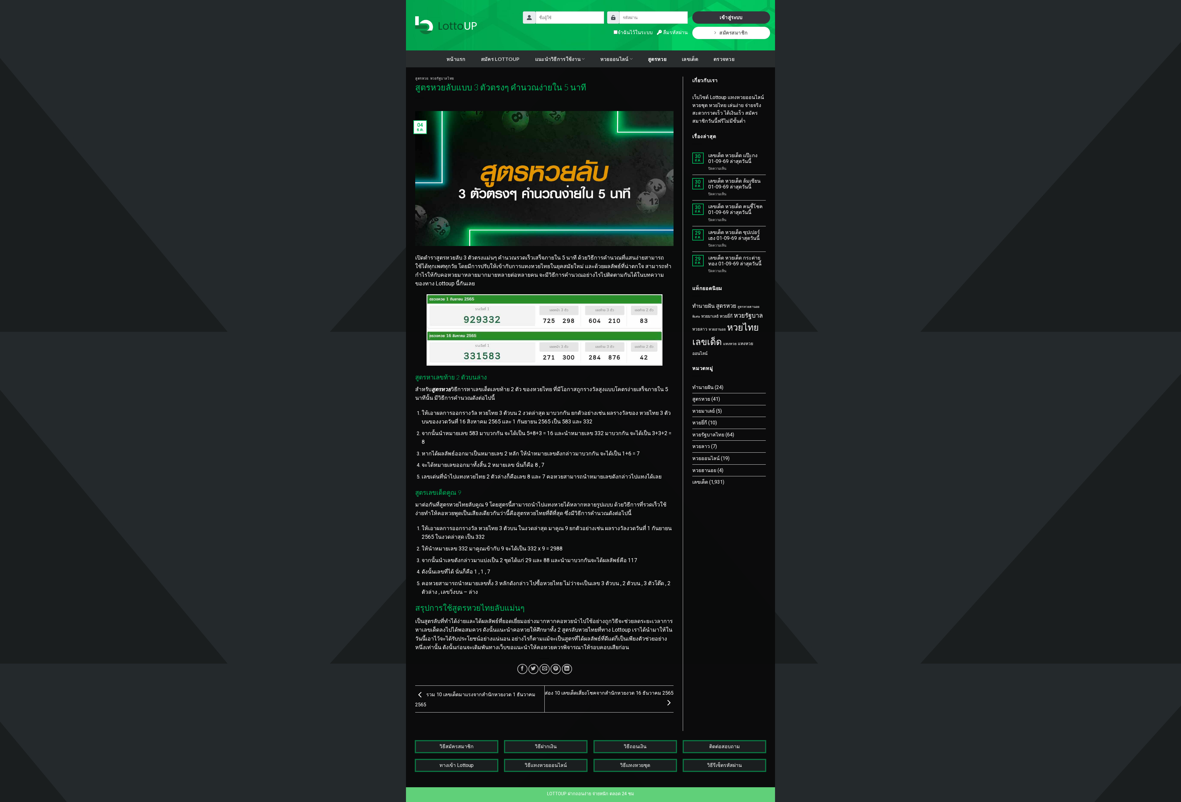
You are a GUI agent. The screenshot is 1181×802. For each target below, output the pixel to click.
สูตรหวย (657, 59)
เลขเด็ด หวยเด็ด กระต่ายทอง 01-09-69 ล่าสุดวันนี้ (734, 261)
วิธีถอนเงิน (635, 746)
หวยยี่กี (726, 316)
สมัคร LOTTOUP (500, 59)
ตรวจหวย (724, 59)
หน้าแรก (456, 59)
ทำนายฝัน (703, 306)
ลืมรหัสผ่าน (675, 32)
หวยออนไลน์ (706, 458)
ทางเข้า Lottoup (456, 765)
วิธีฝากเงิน (546, 746)
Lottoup (445, 283)
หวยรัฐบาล (748, 315)
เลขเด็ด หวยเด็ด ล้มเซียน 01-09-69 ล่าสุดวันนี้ (734, 184)
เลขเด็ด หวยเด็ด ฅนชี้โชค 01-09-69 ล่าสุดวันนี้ (735, 209)
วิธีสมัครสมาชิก (456, 746)
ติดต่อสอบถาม (724, 746)
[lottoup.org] (446, 25)
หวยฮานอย (717, 329)
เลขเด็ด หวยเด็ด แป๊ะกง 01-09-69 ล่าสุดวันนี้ (733, 158)
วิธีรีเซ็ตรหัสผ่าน (724, 765)
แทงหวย (730, 344)
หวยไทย (743, 327)
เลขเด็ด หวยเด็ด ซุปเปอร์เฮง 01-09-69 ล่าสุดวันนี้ (734, 235)
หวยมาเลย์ (709, 316)
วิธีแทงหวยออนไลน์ (546, 765)
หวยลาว (699, 329)
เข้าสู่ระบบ (731, 17)
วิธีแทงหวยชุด (635, 765)
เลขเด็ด (690, 59)
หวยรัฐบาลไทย (442, 78)
